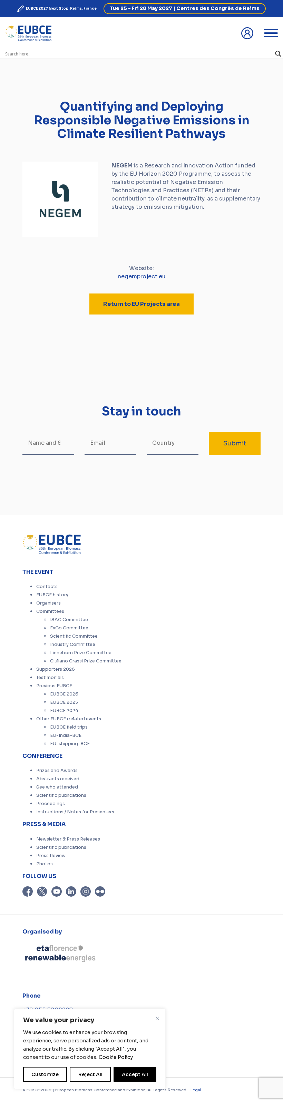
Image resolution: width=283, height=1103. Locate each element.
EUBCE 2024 (64, 710)
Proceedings (50, 803)
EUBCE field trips (69, 727)
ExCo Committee (69, 628)
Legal (196, 1089)
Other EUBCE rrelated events (68, 719)
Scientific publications (61, 795)
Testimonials (50, 677)
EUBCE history (52, 595)
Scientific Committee (74, 636)
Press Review (51, 855)
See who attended (57, 787)
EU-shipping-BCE (70, 743)
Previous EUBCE (54, 686)
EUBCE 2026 (64, 694)
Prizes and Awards (57, 770)
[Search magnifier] (278, 54)
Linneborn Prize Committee (80, 653)
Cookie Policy (116, 1057)
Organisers (48, 603)
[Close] (157, 1018)
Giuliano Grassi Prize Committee (85, 661)
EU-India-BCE (65, 735)
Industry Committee (72, 644)
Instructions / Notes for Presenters (75, 812)
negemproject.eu (142, 276)
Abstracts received (57, 779)
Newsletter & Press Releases (68, 839)
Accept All (135, 1074)
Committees (50, 611)
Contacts (47, 586)
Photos (44, 864)
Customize (45, 1074)
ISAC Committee (69, 619)
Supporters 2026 (55, 669)
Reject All (90, 1074)
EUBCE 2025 (64, 702)
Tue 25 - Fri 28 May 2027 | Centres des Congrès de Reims (185, 8)
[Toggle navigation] (271, 33)
